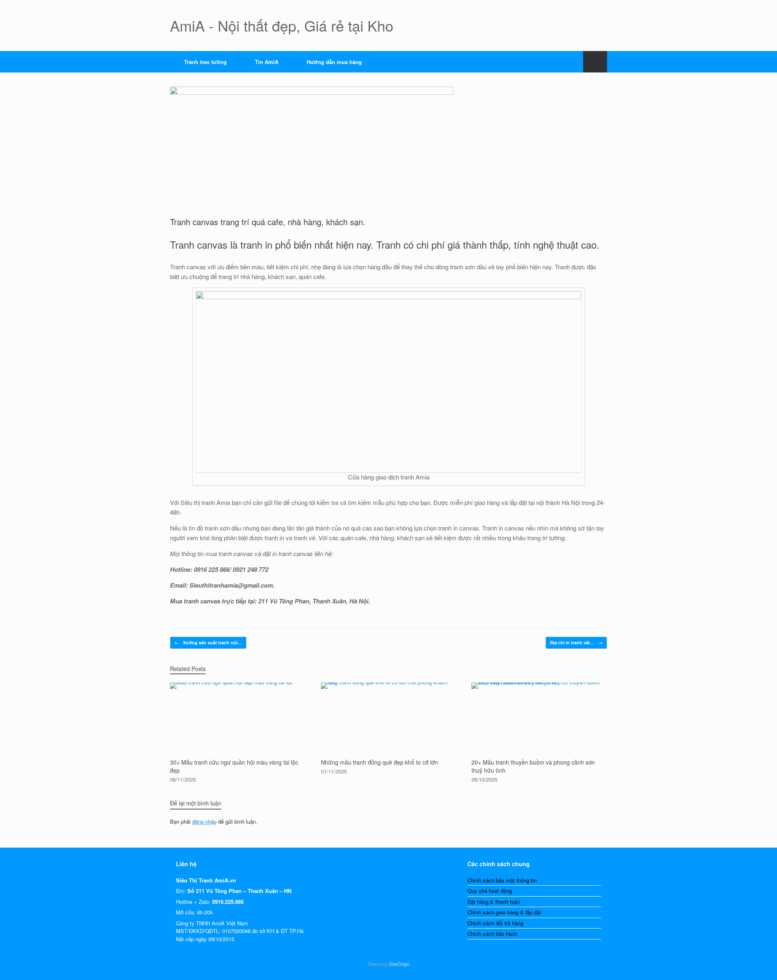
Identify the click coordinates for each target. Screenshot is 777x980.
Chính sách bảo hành (492, 933)
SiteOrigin (399, 964)
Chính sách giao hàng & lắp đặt (504, 912)
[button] (595, 61)
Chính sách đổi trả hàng (495, 923)
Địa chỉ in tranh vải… (576, 642)
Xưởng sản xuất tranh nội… (208, 642)
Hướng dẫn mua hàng (334, 62)
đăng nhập (204, 821)
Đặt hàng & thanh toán (493, 901)
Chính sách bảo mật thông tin (502, 880)
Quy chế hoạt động (489, 891)
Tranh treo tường (205, 62)
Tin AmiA (266, 62)
